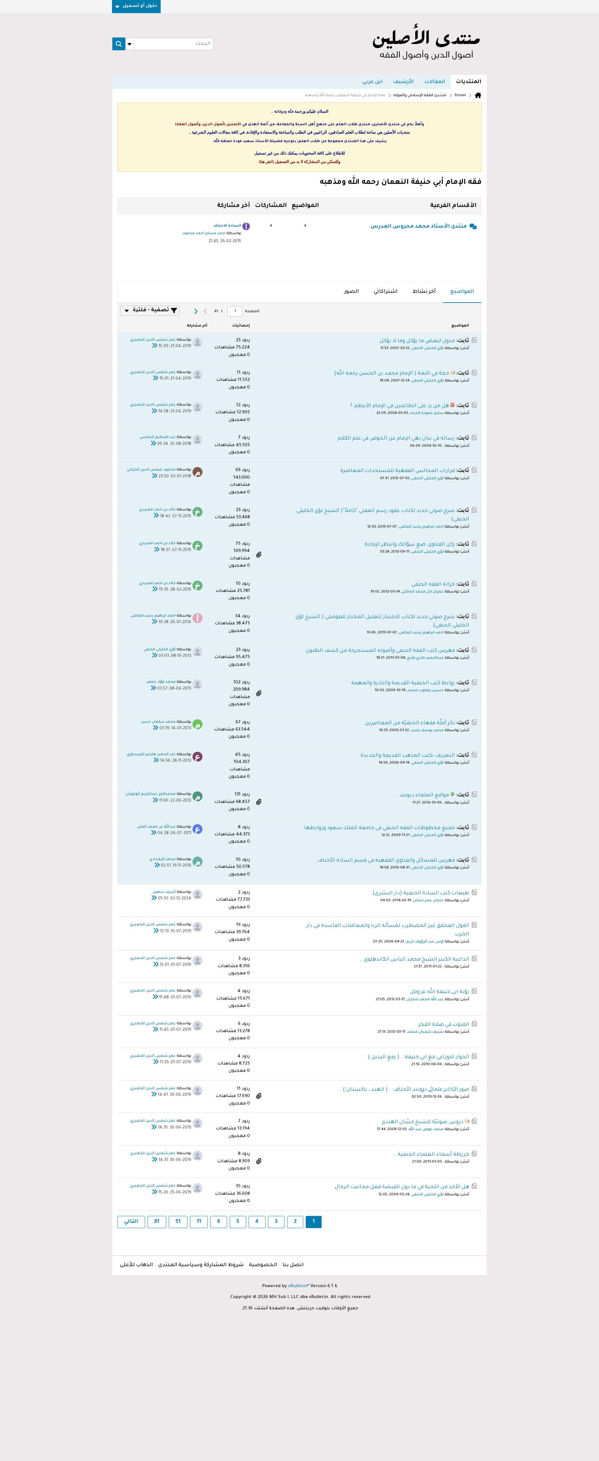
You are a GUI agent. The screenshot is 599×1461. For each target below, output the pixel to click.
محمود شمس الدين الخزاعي (151, 470)
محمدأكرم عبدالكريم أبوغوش (150, 794)
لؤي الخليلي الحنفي (428, 349)
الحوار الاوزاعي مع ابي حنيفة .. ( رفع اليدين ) (418, 1057)
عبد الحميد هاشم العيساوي (151, 755)
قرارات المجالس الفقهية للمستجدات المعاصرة (397, 471)
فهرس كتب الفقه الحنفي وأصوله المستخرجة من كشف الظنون (380, 651)
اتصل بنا (293, 1265)
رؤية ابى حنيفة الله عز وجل (439, 992)
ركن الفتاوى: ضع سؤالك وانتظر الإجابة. (409, 545)
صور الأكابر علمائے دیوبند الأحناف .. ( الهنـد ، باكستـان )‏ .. (403, 1090)
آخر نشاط (424, 292)
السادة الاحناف (227, 226)
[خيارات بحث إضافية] (129, 44)
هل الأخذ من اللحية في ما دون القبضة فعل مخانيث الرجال (402, 1187)
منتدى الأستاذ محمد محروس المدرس (419, 226)
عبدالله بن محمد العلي (156, 827)
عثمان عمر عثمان (428, 901)
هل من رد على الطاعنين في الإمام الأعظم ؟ (399, 406)
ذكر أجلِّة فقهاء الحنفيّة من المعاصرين (410, 723)
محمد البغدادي (162, 860)
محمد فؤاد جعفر (161, 682)
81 (156, 1222)
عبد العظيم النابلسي (157, 437)
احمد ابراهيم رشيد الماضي (421, 527)
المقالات (434, 82)
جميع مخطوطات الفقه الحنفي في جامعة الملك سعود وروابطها (379, 828)
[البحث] (118, 44)
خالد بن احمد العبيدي (157, 510)
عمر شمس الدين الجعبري (153, 340)
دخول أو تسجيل (140, 6)
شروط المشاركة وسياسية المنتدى (201, 1265)
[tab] (462, 292)
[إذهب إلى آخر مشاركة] (154, 347)
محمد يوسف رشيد (427, 731)
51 (178, 1222)
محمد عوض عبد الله (426, 1130)
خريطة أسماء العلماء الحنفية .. (431, 1155)
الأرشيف (403, 82)
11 (199, 1222)
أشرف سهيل (164, 892)
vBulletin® (298, 1286)
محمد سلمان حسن (158, 722)
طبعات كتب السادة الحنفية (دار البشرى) (421, 893)
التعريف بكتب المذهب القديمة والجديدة (408, 756)
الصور (351, 292)
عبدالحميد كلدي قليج (425, 658)
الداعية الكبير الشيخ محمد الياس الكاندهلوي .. (414, 959)
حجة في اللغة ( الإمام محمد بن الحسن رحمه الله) (391, 373)
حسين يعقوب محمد (425, 691)
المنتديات (468, 82)
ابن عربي (372, 82)
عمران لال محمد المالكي (423, 592)
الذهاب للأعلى (136, 1265)
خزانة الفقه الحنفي (433, 585)
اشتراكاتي (385, 292)
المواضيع (462, 292)
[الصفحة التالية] (195, 312)
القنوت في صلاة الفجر (443, 1025)
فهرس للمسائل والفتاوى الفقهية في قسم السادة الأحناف (386, 860)
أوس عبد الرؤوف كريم (425, 942)
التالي (131, 1222)
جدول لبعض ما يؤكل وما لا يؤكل (417, 341)
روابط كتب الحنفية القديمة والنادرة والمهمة (403, 683)
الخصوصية (263, 1265)
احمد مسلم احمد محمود (204, 234)
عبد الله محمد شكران (425, 1000)
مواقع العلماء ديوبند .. (422, 795)
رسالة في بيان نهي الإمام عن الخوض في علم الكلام (396, 438)
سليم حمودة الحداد (427, 413)
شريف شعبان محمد (425, 1032)
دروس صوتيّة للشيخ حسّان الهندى (422, 1122)
